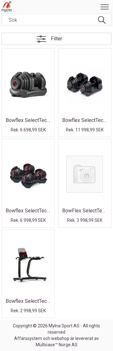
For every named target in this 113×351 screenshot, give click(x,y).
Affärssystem (28, 338)
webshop (60, 338)
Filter (56, 39)
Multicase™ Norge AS (57, 344)
